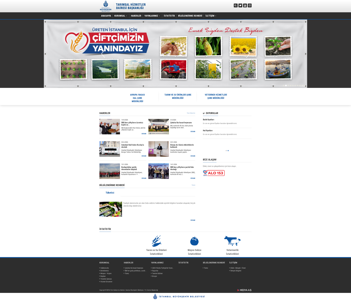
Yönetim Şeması (106, 279)
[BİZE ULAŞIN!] (227, 173)
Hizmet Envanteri (106, 282)
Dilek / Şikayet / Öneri (238, 268)
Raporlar (155, 271)
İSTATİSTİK (169, 15)
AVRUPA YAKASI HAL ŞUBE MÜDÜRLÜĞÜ (137, 98)
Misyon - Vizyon (106, 273)
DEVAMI (193, 220)
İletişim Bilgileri (235, 271)
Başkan (103, 276)
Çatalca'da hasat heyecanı (134, 268)
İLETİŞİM (210, 15)
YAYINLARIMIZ (151, 15)
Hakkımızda (105, 268)
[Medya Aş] (244, 290)
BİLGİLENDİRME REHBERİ (190, 15)
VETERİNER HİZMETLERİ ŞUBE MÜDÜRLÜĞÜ (216, 96)
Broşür (154, 276)
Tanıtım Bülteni (157, 273)
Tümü (193, 185)
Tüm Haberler (191, 113)
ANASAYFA (106, 15)
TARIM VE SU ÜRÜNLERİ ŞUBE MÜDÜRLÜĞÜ (177, 96)
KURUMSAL (119, 15)
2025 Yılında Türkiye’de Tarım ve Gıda (163, 268)
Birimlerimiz (105, 271)
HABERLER (136, 15)
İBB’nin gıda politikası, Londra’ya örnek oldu (136, 271)
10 (304, 85)
